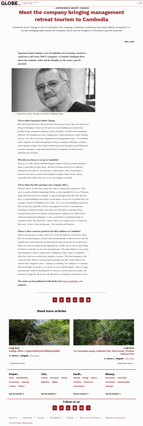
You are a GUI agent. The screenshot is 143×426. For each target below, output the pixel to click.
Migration (45, 382)
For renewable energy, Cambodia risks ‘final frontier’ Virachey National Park (104, 351)
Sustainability (124, 382)
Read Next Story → (126, 363)
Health (64, 378)
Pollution (77, 382)
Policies (70, 418)
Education (54, 378)
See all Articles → (16, 394)
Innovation (122, 378)
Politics (21, 386)
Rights (55, 382)
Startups (109, 386)
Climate (76, 378)
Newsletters (55, 418)
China (11, 378)
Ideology (25, 382)
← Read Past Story (17, 363)
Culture (44, 378)
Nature (94, 378)
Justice (12, 386)
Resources (88, 382)
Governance (14, 382)
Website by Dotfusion (115, 418)
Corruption (110, 382)
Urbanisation (79, 386)
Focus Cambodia (70, 281)
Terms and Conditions (89, 418)
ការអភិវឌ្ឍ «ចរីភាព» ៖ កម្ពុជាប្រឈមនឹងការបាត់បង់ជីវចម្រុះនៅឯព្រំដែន (34, 349)
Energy (85, 378)
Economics (110, 378)
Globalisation (22, 378)
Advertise (27, 418)
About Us (13, 418)
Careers (40, 418)
